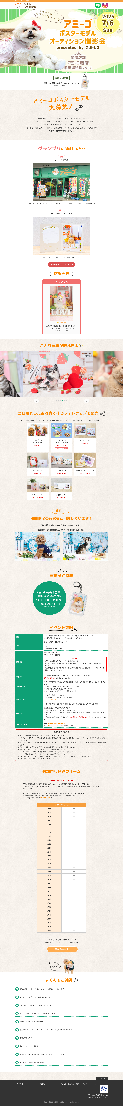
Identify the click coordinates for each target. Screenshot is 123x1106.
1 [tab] (56, 400)
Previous (36, 401)
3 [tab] (60, 400)
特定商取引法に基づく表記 (69, 1084)
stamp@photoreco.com (56, 723)
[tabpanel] (61, 374)
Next (86, 401)
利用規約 (42, 1084)
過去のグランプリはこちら (61, 264)
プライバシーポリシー (90, 1084)
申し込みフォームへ (51, 699)
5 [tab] (64, 400)
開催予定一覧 (62, 949)
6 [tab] (66, 400)
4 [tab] (62, 400)
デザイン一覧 (61, 449)
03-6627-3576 (53, 725)
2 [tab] (58, 400)
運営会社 (20, 1084)
